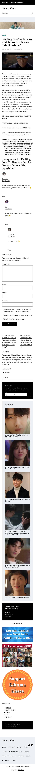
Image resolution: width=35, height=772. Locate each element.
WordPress (21, 770)
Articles (8, 708)
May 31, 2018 (6, 181)
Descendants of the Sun (19, 111)
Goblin (6, 111)
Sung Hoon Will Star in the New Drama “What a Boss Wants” (17, 566)
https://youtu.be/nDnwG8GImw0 (19, 128)
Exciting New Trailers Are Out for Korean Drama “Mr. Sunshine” (17, 42)
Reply (4, 196)
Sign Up (4, 132)
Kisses (8, 712)
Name (4, 284)
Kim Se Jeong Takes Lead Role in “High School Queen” (17, 468)
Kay (6, 207)
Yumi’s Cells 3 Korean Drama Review (17, 597)
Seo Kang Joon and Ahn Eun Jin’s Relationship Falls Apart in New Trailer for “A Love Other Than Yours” (17, 533)
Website (5, 301)
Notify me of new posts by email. (14, 319)
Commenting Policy (10, 726)
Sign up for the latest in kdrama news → (13, 2)
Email (4, 292)
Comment (6, 264)
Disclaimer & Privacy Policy (12, 724)
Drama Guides (10, 710)
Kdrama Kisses (8, 8)
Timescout (5, 179)
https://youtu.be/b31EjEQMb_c (18, 123)
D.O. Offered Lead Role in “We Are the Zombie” (17, 500)
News (4, 35)
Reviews (8, 717)
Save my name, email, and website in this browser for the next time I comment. (17, 310)
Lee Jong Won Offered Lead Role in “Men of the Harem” (16, 436)
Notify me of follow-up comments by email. (18, 315)
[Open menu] (3, 20)
